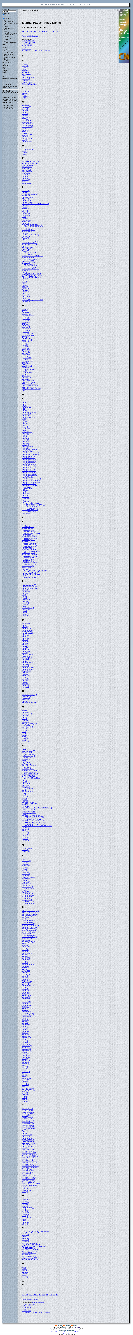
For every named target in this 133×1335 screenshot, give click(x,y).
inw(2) (24, 425)
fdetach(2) (25, 223)
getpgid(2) (25, 341)
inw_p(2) (25, 427)
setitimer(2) (25, 984)
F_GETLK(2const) (28, 228)
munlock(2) (25, 684)
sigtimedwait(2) (27, 1050)
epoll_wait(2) (26, 173)
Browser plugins (9, 54)
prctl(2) (24, 795)
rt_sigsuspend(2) (27, 900)
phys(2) (24, 761)
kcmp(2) (24, 525)
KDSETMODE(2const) (29, 554)
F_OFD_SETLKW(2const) (30, 244)
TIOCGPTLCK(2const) (29, 1161)
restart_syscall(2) (27, 887)
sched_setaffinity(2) (28, 932)
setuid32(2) (25, 1020)
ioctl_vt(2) (25, 448)
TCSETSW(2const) (28, 1128)
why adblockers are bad (10, 92)
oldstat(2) (25, 715)
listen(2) (24, 598)
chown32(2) (26, 117)
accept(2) (25, 64)
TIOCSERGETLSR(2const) (31, 1183)
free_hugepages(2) (28, 248)
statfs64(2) (25, 1070)
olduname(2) (26, 717)
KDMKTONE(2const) (29, 549)
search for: (5, 9)
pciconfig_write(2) (28, 754)
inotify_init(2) (26, 415)
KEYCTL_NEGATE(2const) (31, 572)
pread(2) (25, 796)
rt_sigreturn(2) (26, 898)
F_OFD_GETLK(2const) (30, 241)
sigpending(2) (26, 1044)
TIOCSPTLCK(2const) (29, 1185)
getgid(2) (25, 324)
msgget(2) (25, 675)
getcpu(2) (25, 309)
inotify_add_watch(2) (29, 412)
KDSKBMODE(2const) (29, 562)
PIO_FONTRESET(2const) (31, 770)
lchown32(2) (26, 591)
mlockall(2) (25, 646)
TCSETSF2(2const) (28, 1123)
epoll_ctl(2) (25, 168)
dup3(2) (24, 154)
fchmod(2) (25, 209)
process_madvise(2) (28, 809)
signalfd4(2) (26, 1042)
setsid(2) (25, 1010)
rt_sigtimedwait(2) (28, 901)
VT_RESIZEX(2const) (29, 1256)
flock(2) (24, 239)
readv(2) (25, 867)
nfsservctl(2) (26, 699)
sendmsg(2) (26, 961)
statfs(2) (24, 1068)
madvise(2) (25, 625)
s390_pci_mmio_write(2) (30, 914)
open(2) (24, 719)
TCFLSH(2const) (27, 1109)
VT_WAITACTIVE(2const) (30, 1259)
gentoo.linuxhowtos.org (11, 78)
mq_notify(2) (26, 664)
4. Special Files (27, 44)
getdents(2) (25, 312)
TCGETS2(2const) (28, 1112)
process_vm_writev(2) (29, 813)
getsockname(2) (27, 366)
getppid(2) (25, 348)
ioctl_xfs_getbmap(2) (29, 467)
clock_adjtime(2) (27, 120)
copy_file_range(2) (28, 138)
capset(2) (25, 110)
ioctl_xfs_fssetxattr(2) (29, 466)
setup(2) (24, 1021)
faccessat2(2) (26, 192)
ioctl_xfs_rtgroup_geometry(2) (31, 479)
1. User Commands (28, 41)
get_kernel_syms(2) (28, 333)
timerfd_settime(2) (28, 1141)
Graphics (5, 30)
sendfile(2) (25, 956)
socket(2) (25, 1054)
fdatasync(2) (26, 222)
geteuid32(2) (26, 322)
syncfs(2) (25, 1091)
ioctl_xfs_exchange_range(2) (31, 454)
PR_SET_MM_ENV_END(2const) (33, 821)
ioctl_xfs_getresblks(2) (29, 474)
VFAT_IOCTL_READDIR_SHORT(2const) (35, 1232)
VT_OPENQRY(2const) (29, 1251)
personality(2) (26, 759)
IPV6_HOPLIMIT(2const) (30, 510)
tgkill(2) (24, 1131)
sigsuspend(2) (26, 1049)
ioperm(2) (25, 490)
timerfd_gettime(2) (28, 1140)
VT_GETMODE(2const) (29, 1248)
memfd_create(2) (27, 630)
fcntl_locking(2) (27, 220)
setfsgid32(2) (26, 971)
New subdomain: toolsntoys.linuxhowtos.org (10, 108)
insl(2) (24, 420)
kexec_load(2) (26, 567)
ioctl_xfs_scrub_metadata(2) (31, 480)
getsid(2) (25, 364)
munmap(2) (25, 687)
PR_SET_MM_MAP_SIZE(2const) (33, 824)
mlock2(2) (25, 645)
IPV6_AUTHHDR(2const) (30, 503)
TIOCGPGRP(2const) (29, 1157)
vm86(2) (24, 1236)
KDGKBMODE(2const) (29, 545)
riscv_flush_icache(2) (29, 888)
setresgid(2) (26, 997)
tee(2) (24, 1130)
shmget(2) (25, 1031)
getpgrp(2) (25, 343)
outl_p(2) (25, 733)
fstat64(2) (25, 285)
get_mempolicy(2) (28, 335)
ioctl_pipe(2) (26, 443)
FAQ (3, 69)
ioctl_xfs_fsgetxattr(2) (29, 461)
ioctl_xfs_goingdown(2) (29, 476)
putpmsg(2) (25, 834)
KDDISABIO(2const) (28, 530)
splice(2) (25, 1059)
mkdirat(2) (25, 638)
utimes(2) (25, 1224)
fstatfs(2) (25, 290)
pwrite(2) (25, 835)
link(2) (24, 595)
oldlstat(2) (25, 712)
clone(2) (24, 128)
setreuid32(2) (26, 1005)
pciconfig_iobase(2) (28, 751)
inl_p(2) (24, 410)
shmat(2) (25, 1026)
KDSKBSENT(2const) (29, 564)
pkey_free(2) (26, 787)
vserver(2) (25, 1241)
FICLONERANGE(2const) (30, 235)
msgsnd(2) (25, 680)
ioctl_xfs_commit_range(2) (30, 453)
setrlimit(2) (25, 1007)
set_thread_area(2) (28, 1013)
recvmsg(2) (25, 875)
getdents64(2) (26, 314)
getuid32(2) (25, 376)
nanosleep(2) (26, 696)
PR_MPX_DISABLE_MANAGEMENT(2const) (37, 808)
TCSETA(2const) (27, 1117)
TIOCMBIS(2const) (28, 1172)
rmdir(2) (24, 890)
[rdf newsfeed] (58, 1326)
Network (5, 25)
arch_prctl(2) (26, 79)
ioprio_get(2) (26, 493)
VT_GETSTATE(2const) (30, 1249)
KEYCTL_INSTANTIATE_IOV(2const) (34, 571)
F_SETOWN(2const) (28, 264)
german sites (8, 64)
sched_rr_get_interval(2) (30, 930)
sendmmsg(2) (26, 959)
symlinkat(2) (26, 1085)
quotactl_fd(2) (26, 851)
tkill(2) (24, 1187)
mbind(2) (25, 627)
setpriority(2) (26, 992)
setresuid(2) (26, 1000)
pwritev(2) (25, 839)
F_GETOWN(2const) (29, 230)
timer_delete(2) (27, 1136)
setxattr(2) (25, 1023)
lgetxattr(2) (25, 593)
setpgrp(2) (25, 990)
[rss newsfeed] (66, 1326)
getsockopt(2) (26, 367)
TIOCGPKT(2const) (28, 1159)
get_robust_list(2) (27, 361)
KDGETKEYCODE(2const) (31, 533)
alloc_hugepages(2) (28, 77)
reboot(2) (25, 869)
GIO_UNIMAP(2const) (29, 387)
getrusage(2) (26, 363)
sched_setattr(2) (27, 933)
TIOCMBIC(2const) (28, 1170)
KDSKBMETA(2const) (29, 561)
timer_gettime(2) (27, 1144)
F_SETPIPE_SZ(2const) (30, 267)
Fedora (6, 60)
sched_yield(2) (27, 938)
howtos (6, 15)
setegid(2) (25, 966)
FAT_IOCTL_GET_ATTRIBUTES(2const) (35, 204)
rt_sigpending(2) (27, 893)
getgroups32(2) (27, 328)
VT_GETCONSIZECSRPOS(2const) (34, 1246)
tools (4, 67)
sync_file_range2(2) (28, 1090)
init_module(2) (26, 407)
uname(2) (25, 1206)
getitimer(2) (25, 332)
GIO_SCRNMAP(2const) (30, 385)
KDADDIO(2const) (28, 527)
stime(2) (24, 1075)
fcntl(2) (24, 217)
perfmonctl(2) (26, 757)
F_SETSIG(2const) (28, 270)
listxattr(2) (25, 601)
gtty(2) (24, 390)
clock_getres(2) (27, 122)
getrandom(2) (26, 351)
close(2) (24, 133)
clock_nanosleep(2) (28, 125)
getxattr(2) (25, 379)
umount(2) (25, 1203)
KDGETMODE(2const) (29, 536)
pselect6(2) (25, 829)
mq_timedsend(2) (27, 669)
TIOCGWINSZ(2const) (29, 1167)
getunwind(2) (26, 377)
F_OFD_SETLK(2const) (30, 243)
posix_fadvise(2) (27, 791)
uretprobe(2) (26, 1214)
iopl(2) (24, 492)
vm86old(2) (25, 1238)
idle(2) (24, 402)
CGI (5, 41)
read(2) (24, 859)
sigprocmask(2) (27, 1046)
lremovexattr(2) (27, 609)
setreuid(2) (25, 1003)
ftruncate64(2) (26, 296)
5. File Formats (27, 45)
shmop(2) (25, 1033)
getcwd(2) (25, 311)
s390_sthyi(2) (26, 917)
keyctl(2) (25, 569)
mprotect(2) (25, 659)
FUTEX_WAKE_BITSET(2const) (32, 300)
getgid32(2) (25, 325)
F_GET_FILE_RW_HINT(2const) (32, 226)
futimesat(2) (26, 301)
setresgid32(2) (26, 998)
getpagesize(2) (27, 338)
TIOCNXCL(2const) (28, 1179)
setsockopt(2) (26, 1011)
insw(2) (24, 422)
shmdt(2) (25, 1029)
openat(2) (25, 720)
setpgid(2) (25, 989)
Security (6, 51)
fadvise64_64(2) (27, 197)
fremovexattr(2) (27, 249)
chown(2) (25, 115)
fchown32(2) (26, 213)
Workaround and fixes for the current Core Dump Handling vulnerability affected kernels (10, 100)
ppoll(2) (24, 793)
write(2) (24, 1275)
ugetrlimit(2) (26, 1199)
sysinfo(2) (25, 1099)
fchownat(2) (26, 215)
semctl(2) (25, 948)
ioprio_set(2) (26, 495)
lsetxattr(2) (25, 612)
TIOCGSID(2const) (28, 1164)
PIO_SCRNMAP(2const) (30, 774)
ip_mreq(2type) (27, 502)
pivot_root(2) (26, 783)
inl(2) (23, 409)
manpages (7, 18)
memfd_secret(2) (27, 632)
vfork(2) (24, 1233)
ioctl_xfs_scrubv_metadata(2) (31, 482)
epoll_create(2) (27, 167)
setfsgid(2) (25, 969)
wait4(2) (24, 1270)
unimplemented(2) (28, 1208)
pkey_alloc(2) (26, 785)
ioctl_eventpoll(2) (27, 433)
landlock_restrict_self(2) (29, 588)
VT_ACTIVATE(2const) (29, 1243)
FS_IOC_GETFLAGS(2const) (31, 274)
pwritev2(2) (25, 840)
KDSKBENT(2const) (28, 558)
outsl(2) (24, 737)
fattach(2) (25, 205)
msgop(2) (25, 677)
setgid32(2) (25, 977)
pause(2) (25, 749)
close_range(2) (27, 135)
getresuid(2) (26, 356)
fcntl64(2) (25, 218)
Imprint (4, 72)
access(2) (25, 67)
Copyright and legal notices (66, 1333)
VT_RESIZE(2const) (28, 1254)
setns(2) (24, 987)
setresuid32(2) (26, 1002)
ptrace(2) (25, 830)
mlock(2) (25, 643)
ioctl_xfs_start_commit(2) (30, 485)
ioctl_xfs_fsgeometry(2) (29, 459)
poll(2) (24, 790)
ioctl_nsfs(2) (26, 441)
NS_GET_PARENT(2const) (31, 703)
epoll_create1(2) (27, 165)
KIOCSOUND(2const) (29, 577)
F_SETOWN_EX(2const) (30, 265)
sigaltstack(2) (26, 1037)
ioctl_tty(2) (25, 445)
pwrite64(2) (25, 837)
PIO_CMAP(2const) (28, 767)
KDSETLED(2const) (28, 553)
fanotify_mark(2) (27, 202)
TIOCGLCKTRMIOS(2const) (31, 1156)
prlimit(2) (25, 804)
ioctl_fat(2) (25, 435)
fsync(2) (24, 293)
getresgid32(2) (26, 354)
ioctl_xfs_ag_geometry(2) (30, 449)
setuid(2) (25, 1018)
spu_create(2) (26, 1060)
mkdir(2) (24, 636)
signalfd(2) (25, 1041)
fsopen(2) (25, 280)
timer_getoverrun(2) (28, 1143)
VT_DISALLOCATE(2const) (31, 1245)
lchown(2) (25, 590)
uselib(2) (25, 1216)
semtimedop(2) (27, 953)
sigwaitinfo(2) (26, 1052)
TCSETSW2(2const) (28, 1127)
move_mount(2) (27, 656)
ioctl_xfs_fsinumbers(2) (29, 464)
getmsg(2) (25, 337)
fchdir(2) (24, 207)
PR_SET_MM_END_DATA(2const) (33, 819)
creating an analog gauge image (11, 33)
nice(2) (24, 701)
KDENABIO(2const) (28, 532)
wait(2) (24, 1267)
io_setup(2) (25, 497)
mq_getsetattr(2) (27, 662)
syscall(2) (25, 1093)
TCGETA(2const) (27, 1110)
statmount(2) (26, 1072)
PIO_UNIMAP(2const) (29, 775)
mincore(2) (25, 635)
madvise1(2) (26, 623)
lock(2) (24, 606)
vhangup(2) (25, 1235)
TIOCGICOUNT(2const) (29, 1154)
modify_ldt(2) (26, 651)
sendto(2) (25, 963)
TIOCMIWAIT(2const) (29, 1175)
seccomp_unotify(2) (28, 942)
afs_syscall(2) (26, 74)
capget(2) (25, 109)
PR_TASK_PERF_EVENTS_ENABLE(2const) (37, 826)
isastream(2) (26, 513)
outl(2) (24, 732)
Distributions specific (9, 57)
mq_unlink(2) (26, 671)
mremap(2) (25, 672)
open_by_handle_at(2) (29, 724)
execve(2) (25, 178)
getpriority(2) (26, 350)
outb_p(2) (25, 730)
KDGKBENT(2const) (28, 540)
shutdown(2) (26, 1034)
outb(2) (24, 728)
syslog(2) (25, 1101)
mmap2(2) (25, 649)
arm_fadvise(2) (27, 80)
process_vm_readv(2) (29, 811)
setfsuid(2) (25, 972)
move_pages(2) (27, 658)
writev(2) (25, 1277)
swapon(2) (25, 1081)
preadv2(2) (25, 801)
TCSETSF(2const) (28, 1125)
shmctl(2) (25, 1028)
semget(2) (25, 950)
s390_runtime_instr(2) (29, 916)
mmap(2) (25, 648)
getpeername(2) (27, 340)
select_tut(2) (26, 946)
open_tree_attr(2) (27, 727)
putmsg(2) (25, 832)
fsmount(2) (25, 278)
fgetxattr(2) (25, 233)
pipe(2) (24, 780)
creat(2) (24, 140)
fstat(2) (24, 283)
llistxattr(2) (25, 603)
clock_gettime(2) (27, 123)
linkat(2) (24, 596)
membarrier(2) (26, 628)
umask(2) (25, 1201)
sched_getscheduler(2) (29, 929)
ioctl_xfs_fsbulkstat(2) (29, 456)
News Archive (8, 21)
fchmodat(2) (26, 210)
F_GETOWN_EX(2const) (30, 231)
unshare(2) (25, 1212)
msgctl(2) (25, 674)
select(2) (25, 945)
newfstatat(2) (26, 698)
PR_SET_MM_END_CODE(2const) (33, 817)
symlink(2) (25, 1083)
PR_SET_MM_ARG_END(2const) (33, 816)
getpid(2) (25, 345)
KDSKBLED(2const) (28, 559)
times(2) (24, 1148)
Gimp (5, 31)
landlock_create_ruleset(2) (30, 586)
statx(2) (24, 1073)
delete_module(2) (27, 149)
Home (4, 20)
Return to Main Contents (30, 36)
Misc (3, 44)
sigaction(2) (26, 1036)
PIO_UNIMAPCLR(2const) (30, 777)
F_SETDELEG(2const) (29, 252)
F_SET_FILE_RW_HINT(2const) (32, 256)
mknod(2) (25, 640)
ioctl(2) (24, 430)
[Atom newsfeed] (74, 1326)
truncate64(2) (26, 1190)
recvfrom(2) (25, 872)
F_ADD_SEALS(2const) (30, 194)
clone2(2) (25, 130)
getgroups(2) (26, 327)
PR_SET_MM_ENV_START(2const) (34, 822)
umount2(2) (25, 1204)
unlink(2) (25, 1209)
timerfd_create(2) (27, 1138)
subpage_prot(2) (27, 1078)
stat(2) (24, 1065)
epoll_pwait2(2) (27, 171)
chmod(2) (25, 114)
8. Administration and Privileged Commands (36, 50)
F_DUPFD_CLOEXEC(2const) (32, 225)
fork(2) (24, 246)
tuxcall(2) (25, 1192)
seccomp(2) (26, 940)
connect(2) (25, 136)
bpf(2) (24, 94)
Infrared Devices (9, 28)
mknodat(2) (25, 641)
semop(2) (25, 951)
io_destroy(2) (26, 487)
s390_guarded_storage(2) (30, 911)
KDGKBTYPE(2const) (29, 548)
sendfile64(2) (26, 958)
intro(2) (24, 423)
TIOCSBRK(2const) (28, 1182)
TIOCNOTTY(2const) (29, 1177)
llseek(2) (25, 604)
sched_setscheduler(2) (29, 937)
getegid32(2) (26, 319)
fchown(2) (25, 212)
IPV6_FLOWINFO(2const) (30, 508)
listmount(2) (26, 599)
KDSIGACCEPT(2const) (30, 556)
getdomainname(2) (28, 315)
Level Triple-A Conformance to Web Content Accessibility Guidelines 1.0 (66, 1331)
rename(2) (25, 880)
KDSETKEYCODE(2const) (31, 551)
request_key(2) (27, 885)
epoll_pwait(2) (26, 170)
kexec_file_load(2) (28, 566)
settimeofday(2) (27, 1016)
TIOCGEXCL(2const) (29, 1153)
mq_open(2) (26, 666)
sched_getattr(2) (27, 922)
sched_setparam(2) (28, 935)
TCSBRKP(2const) (28, 1115)
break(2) (25, 96)
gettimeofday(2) (27, 372)
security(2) (25, 943)
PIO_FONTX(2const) (29, 772)
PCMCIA (7, 49)
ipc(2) (24, 500)
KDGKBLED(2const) (28, 541)
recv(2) (24, 870)
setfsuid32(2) (26, 974)
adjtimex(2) (25, 72)
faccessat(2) (26, 191)
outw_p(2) (25, 741)
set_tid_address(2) (28, 1015)
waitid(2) (25, 1272)
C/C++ (6, 39)
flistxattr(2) (25, 238)
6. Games (25, 47)
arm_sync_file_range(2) (29, 84)
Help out (5, 56)
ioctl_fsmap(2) (26, 438)
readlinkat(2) (26, 866)
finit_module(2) (27, 236)
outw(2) (24, 740)
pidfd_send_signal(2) (29, 765)
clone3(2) (25, 132)
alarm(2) (25, 75)
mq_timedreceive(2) (28, 667)
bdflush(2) (25, 91)
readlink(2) (25, 864)
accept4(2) (25, 66)
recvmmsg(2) (26, 874)
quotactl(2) (25, 850)
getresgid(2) (26, 353)
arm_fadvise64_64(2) (29, 82)
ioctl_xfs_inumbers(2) (29, 477)
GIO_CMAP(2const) (28, 380)
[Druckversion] (117, 10)
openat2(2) (25, 722)
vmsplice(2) (26, 1240)
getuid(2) (25, 374)
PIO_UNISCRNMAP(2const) (31, 778)
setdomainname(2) (28, 964)
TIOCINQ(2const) (27, 1169)
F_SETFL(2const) (28, 257)
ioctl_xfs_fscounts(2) (28, 458)
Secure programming (10, 43)
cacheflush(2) (26, 106)
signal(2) (25, 1039)
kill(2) (24, 575)
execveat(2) (26, 180)
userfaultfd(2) (26, 1217)
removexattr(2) (26, 879)
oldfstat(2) (25, 711)
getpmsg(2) (25, 346)
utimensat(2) (26, 1222)
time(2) (24, 1133)
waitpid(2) (25, 1273)
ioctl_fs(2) (25, 436)
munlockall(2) (26, 685)
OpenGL (6, 36)
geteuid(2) (25, 320)
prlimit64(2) (25, 806)
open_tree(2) (26, 725)
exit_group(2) (26, 183)
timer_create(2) (27, 1135)
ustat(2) (24, 1219)
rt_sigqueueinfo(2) (28, 896)
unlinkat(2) (25, 1211)
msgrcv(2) (25, 679)
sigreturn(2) (25, 1047)
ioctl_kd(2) (25, 440)
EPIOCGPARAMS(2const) (30, 162)
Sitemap (5, 70)
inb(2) (24, 404)
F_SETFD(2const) (28, 254)
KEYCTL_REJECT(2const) (31, 574)
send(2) (24, 955)
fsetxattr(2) (25, 272)
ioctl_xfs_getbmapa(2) (29, 469)
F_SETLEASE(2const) (29, 259)
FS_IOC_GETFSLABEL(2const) (32, 275)
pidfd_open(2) (26, 764)
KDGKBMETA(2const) (29, 543)
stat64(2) (25, 1067)
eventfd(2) (25, 175)
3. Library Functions (28, 42)
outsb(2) (24, 735)
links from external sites (11, 23)
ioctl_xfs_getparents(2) (29, 472)
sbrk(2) (24, 919)
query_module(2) (27, 848)
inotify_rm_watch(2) (28, 417)
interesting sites (7, 62)
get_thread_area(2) (28, 369)
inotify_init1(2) (26, 414)
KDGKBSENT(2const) (29, 546)
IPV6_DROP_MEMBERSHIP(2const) (34, 505)
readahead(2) (26, 861)
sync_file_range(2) (28, 1088)
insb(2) (24, 419)
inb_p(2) (25, 406)
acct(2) (24, 69)
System (4, 47)
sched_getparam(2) (28, 924)
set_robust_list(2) (27, 1008)
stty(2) (24, 1077)
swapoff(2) (25, 1080)
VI (4, 46)
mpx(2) (24, 661)
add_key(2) (25, 71)
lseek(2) (24, 611)
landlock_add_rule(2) (29, 585)
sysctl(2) (25, 1096)
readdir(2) (25, 862)
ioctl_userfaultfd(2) (28, 446)
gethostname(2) (27, 330)
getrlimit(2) (25, 359)
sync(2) (24, 1086)
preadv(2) (25, 800)
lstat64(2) (25, 616)
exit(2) (24, 181)
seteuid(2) (25, 968)
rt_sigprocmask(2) (28, 895)
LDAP (6, 26)
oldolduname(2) (27, 714)
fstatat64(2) (25, 288)
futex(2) (24, 298)
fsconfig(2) (25, 251)
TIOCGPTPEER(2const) (30, 1162)
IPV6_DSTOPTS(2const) (30, 506)
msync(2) (25, 682)
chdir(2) (24, 112)
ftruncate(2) (25, 295)
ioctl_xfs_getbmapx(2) (29, 471)
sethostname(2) (27, 982)
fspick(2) (25, 282)
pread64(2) (25, 798)
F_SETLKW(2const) (28, 262)
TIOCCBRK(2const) (28, 1149)
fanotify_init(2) (26, 200)
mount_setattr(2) (27, 654)
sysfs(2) (24, 1098)
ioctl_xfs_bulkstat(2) (28, 451)
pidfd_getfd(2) (26, 762)
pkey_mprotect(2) (27, 788)
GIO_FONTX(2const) (29, 384)
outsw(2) (25, 738)
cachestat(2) (26, 107)
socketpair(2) (26, 1057)
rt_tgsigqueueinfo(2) (28, 903)
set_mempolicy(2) (28, 985)
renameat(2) (26, 882)
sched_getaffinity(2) (28, 920)
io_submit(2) (26, 498)
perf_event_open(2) (28, 756)
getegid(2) (25, 317)
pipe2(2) (25, 782)
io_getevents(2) (27, 489)
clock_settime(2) (27, 127)
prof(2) (24, 814)
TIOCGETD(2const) (28, 1151)
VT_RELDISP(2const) (29, 1253)
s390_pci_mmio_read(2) (30, 912)
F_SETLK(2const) (28, 261)
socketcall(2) (26, 1055)
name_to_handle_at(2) (29, 695)
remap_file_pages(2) (28, 877)
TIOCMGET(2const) (28, 1174)
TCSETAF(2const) (28, 1118)
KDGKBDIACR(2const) (29, 538)
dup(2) (24, 151)
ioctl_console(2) (27, 432)
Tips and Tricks (8, 52)
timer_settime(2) (27, 1146)
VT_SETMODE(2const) (29, 1258)
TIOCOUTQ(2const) (28, 1180)
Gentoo (6, 59)
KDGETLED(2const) (28, 535)
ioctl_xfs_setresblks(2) (29, 484)
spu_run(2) (25, 1062)
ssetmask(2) (26, 1063)
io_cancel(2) (26, 428)
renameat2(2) (26, 883)
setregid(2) (25, 994)
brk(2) (24, 98)
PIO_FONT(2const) (28, 769)
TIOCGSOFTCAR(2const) (30, 1166)
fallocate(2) (25, 199)
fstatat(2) (25, 287)
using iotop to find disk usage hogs (9, 87)
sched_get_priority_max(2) (30, 925)
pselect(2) (25, 827)
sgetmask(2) (26, 1024)
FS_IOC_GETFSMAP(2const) (31, 277)
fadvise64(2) (26, 196)
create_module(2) (27, 141)
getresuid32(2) (26, 358)
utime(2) (24, 1221)
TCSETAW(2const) (28, 1120)
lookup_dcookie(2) (28, 608)
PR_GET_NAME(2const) (30, 803)
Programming (6, 38)
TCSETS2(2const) (28, 1122)
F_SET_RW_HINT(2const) (30, 269)
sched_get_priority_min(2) (30, 927)
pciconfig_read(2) (27, 752)
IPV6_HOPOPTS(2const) (30, 511)
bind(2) (24, 93)
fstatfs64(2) (25, 291)
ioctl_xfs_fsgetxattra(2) (29, 462)
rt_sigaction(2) (26, 892)
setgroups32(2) (27, 981)
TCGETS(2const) (27, 1114)
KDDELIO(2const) (28, 528)
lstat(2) (24, 614)
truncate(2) (25, 1188)
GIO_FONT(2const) (28, 382)
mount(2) (25, 653)
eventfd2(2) (25, 176)
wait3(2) (24, 1269)
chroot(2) (25, 119)
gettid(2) (24, 371)
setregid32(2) (26, 995)
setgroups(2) (26, 979)
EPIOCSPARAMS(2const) (30, 163)
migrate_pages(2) (27, 633)
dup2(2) (24, 152)
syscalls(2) (25, 1094)
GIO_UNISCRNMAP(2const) (31, 389)
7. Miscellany (26, 49)
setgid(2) (25, 976)
